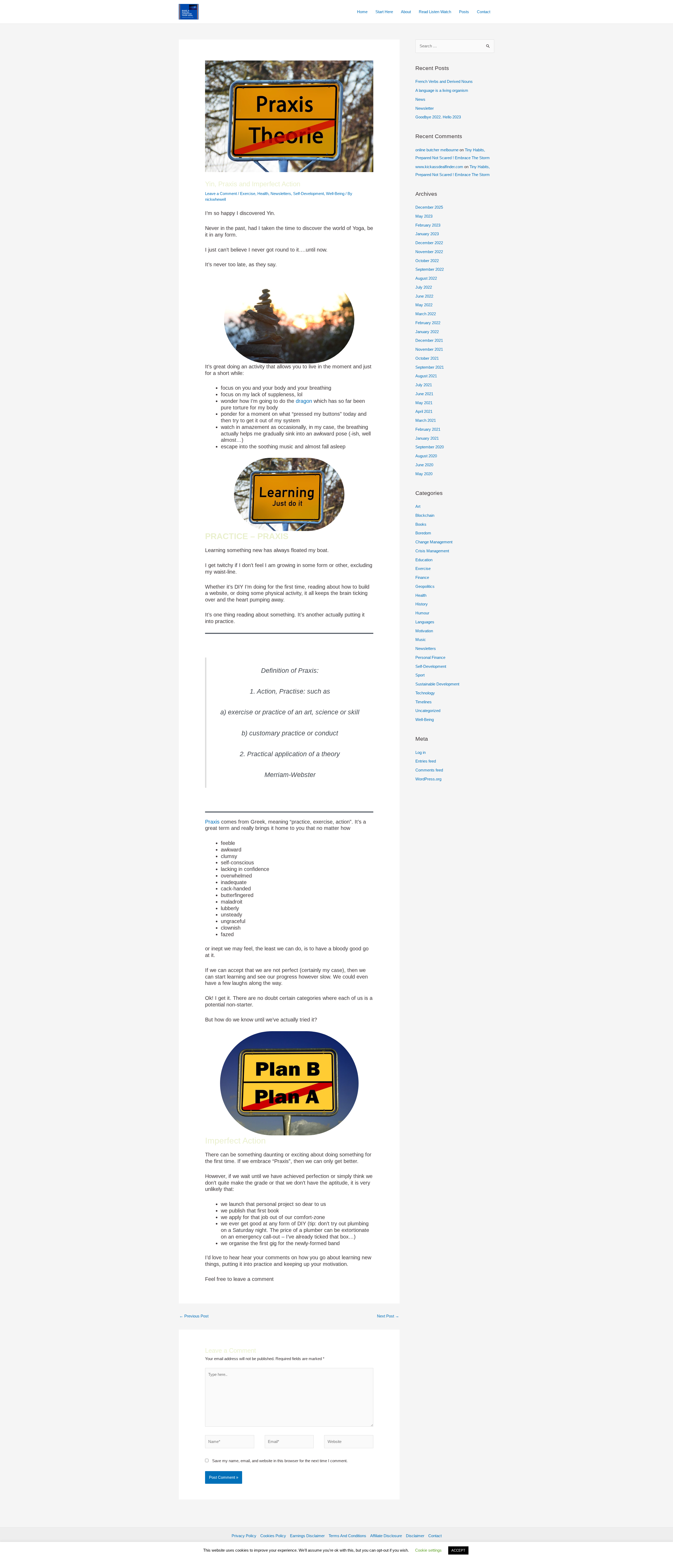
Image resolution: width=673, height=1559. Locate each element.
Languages (424, 622)
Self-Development (308, 193)
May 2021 (423, 402)
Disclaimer (415, 1535)
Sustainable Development (437, 684)
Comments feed (429, 770)
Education (423, 560)
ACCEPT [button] (458, 1550)
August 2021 (426, 376)
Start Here (384, 11)
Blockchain (424, 515)
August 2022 (426, 278)
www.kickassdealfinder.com (439, 166)
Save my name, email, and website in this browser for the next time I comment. (280, 1460)
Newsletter (424, 108)
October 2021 (427, 358)
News (420, 99)
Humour (422, 613)
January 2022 (427, 331)
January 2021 (427, 438)
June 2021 (424, 394)
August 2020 (426, 456)
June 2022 (424, 296)
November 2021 (429, 349)
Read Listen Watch (435, 11)
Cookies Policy (273, 1535)
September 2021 (429, 367)
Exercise (247, 193)
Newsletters (281, 193)
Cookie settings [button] (428, 1550)
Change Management (433, 542)
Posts (464, 11)
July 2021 (423, 385)
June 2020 (424, 465)
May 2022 (423, 305)
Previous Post (193, 1316)
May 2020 (423, 474)
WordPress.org (428, 779)
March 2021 (425, 420)
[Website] (348, 1442)
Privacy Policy (244, 1535)
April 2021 (423, 411)
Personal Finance (430, 657)
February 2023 (427, 225)
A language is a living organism (441, 90)
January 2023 (427, 234)
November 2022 (429, 251)
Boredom (423, 533)
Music (420, 639)
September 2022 (429, 269)
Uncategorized (427, 710)
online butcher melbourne (436, 150)
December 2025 (429, 207)
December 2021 (429, 340)
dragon (304, 401)
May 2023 (423, 216)
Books (420, 524)
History (421, 604)
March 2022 (425, 314)
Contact (483, 11)
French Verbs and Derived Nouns (444, 81)
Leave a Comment (221, 193)
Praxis (212, 822)
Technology (425, 693)
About (406, 11)
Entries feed (425, 761)
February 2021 (427, 429)
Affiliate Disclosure (386, 1535)
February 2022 (427, 322)
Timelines (423, 702)
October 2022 (427, 260)
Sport (420, 675)
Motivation (424, 631)
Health (262, 193)
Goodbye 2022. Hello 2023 (438, 117)
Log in (420, 752)
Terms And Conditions (347, 1535)
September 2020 (429, 447)
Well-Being (335, 193)
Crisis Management (432, 551)
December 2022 (429, 242)
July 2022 (423, 287)
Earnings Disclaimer (307, 1535)
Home (362, 11)
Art (417, 506)
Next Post (388, 1316)
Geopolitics (425, 586)
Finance (422, 577)
